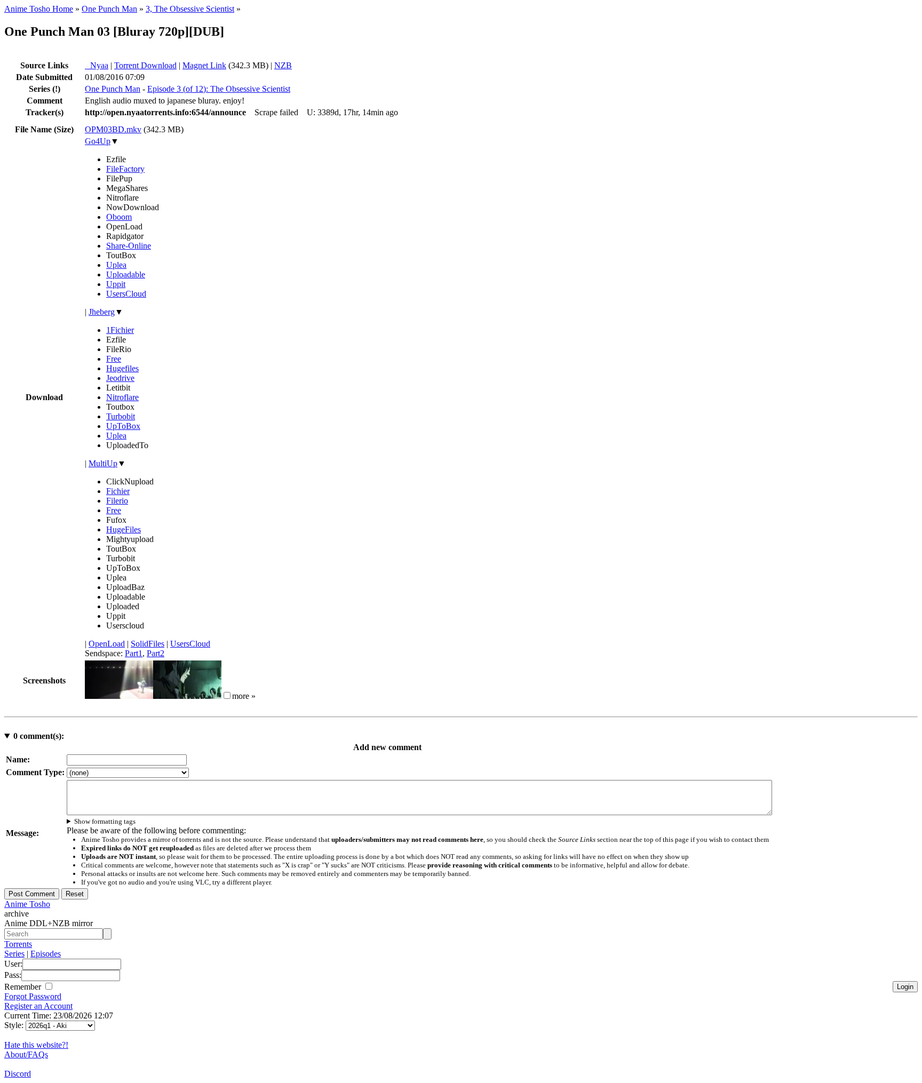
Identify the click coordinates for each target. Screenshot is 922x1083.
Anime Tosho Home (38, 8)
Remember (23, 986)
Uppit (115, 284)
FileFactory (125, 168)
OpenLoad (107, 643)
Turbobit (120, 416)
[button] (227, 695)
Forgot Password (32, 996)
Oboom (119, 216)
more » (244, 695)
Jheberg (102, 311)
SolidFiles (147, 643)
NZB (283, 65)
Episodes (45, 953)
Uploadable (125, 274)
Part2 (155, 653)
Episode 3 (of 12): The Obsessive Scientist (218, 88)
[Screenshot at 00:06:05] (187, 695)
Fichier (118, 491)
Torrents (18, 944)
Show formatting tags (105, 821)
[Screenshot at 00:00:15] (119, 695)
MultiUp (103, 463)
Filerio (117, 500)
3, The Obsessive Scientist (190, 8)
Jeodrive (120, 378)
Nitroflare (122, 397)
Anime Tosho (27, 904)
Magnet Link (204, 65)
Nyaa (96, 65)
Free (113, 358)
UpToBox (123, 426)
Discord (17, 1073)
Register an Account (38, 1005)
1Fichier (120, 330)
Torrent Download (145, 65)
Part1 (133, 653)
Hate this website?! (36, 1044)
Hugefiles (122, 368)
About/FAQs (26, 1054)
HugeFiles (123, 529)
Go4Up (97, 141)
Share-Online (128, 245)
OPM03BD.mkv (113, 129)
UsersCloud (126, 293)
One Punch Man (109, 8)
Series (14, 953)
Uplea (116, 264)
